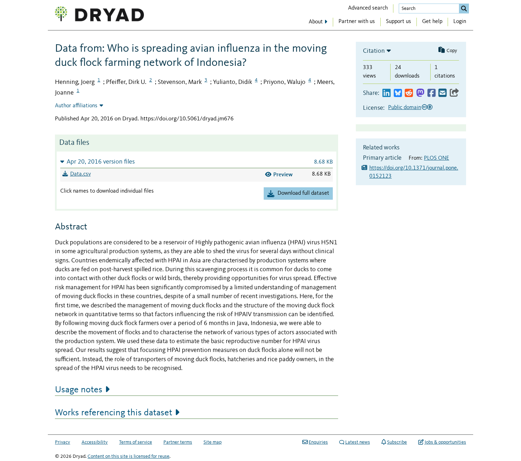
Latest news (357, 442)
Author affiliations (76, 106)
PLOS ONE (436, 158)
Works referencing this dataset (113, 412)
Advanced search (368, 8)
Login (459, 21)
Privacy (62, 442)
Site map (212, 442)
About (316, 22)
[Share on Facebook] (431, 93)
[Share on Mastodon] (420, 93)
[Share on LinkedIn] (386, 93)
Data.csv (80, 174)
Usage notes (78, 389)
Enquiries (318, 442)
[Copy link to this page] (454, 93)
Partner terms (177, 442)
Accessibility (95, 442)
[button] (196, 161)
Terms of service (135, 442)
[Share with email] (442, 93)
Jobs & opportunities (445, 442)
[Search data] (464, 8)
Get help (432, 21)
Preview (283, 174)
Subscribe (397, 442)
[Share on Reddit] (409, 93)
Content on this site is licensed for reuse (128, 456)
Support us (398, 21)
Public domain (404, 107)
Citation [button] (374, 51)
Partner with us (356, 21)
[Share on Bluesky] (398, 93)
